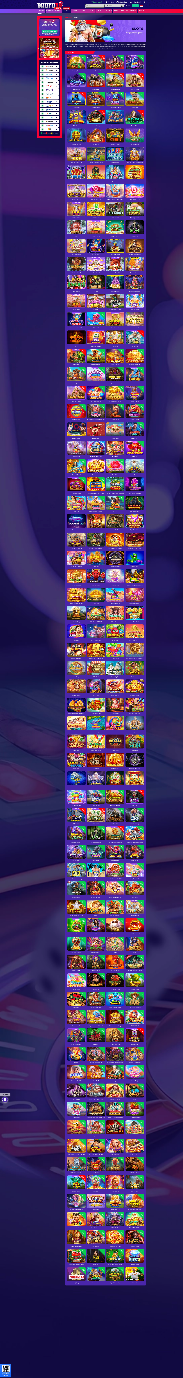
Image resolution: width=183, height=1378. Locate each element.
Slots (66, 11)
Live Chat (110, 2)
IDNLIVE (75, 11)
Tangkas (116, 11)
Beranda (41, 11)
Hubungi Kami (123, 2)
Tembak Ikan (125, 11)
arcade (83, 11)
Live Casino (108, 11)
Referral (133, 11)
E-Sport (57, 11)
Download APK (98, 2)
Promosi (141, 11)
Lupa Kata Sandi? (136, 2)
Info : (40, 14)
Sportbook (49, 11)
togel (100, 11)
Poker (91, 11)
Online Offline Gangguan (50, 133)
